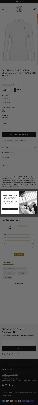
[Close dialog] (36, 192)
